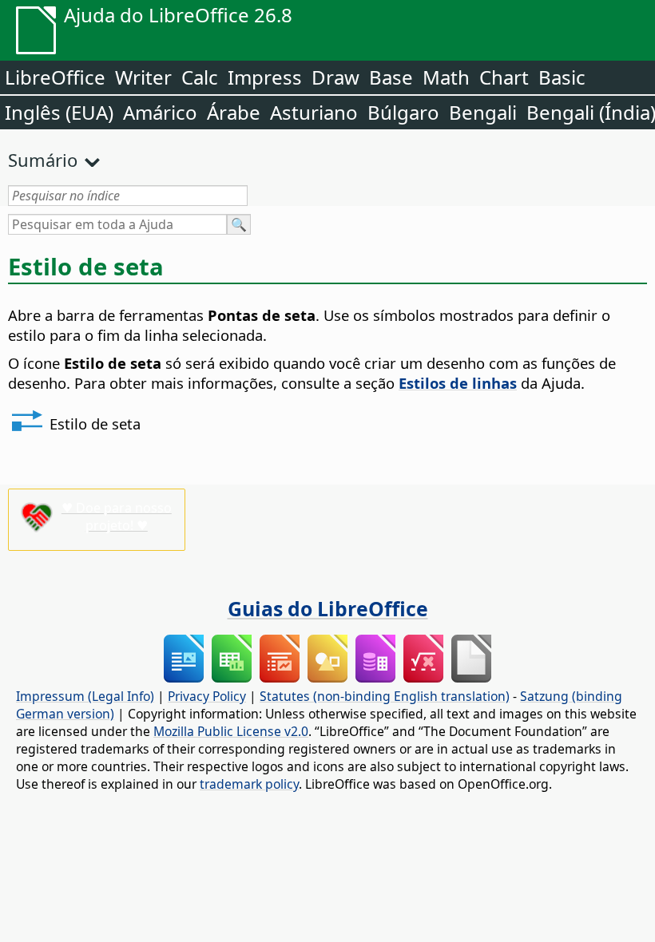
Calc (199, 77)
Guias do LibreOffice (328, 608)
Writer (143, 77)
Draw (335, 77)
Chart (504, 77)
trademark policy (249, 784)
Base (391, 77)
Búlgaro (403, 112)
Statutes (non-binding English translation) (385, 696)
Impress (265, 77)
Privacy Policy (207, 696)
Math (446, 77)
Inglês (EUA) (59, 112)
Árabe (233, 112)
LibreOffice (55, 77)
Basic (562, 77)
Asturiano (314, 112)
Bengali (483, 112)
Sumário (42, 160)
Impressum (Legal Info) (85, 696)
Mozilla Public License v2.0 (230, 731)
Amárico (160, 112)
